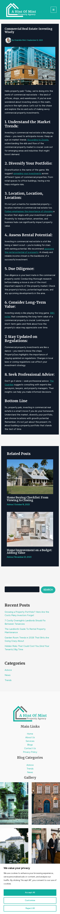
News (7, 675)
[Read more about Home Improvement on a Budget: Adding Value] (30, 529)
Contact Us (30, 748)
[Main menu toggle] (54, 10)
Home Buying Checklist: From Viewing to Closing (27, 499)
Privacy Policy (30, 752)
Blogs (30, 744)
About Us (30, 737)
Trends (8, 680)
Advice (8, 670)
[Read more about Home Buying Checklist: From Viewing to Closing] (30, 476)
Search (8, 584)
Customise (30, 900)
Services (30, 741)
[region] (30, 889)
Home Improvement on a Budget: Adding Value (29, 551)
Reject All (30, 908)
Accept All (30, 892)
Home (30, 733)
